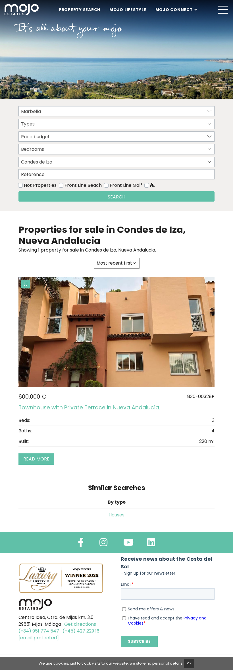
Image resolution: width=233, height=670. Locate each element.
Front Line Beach (83, 185)
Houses (116, 515)
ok (189, 663)
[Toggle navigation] (222, 9)
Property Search (79, 9)
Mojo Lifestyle (127, 9)
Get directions (80, 624)
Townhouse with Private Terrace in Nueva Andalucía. (89, 407)
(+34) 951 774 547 (38, 631)
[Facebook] (81, 544)
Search (116, 197)
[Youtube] (128, 544)
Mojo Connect (174, 9)
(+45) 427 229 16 (81, 631)
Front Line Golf (126, 185)
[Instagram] (103, 544)
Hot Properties (40, 185)
